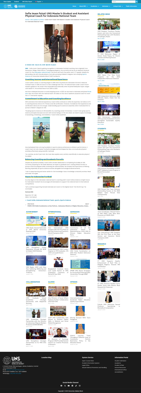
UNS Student (52, 65)
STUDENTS (102, 129)
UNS (26, 68)
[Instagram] (79, 385)
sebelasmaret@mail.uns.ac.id (15, 370)
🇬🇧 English (38, 1)
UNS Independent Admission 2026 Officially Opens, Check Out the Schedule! (109, 97)
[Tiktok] (76, 385)
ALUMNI (51, 282)
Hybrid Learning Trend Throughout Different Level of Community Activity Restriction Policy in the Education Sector (80, 339)
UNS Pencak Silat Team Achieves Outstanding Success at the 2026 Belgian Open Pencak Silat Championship (109, 191)
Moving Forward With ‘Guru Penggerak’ (80, 318)
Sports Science (65, 200)
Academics (94, 6)
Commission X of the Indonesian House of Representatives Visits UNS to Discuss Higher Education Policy (80, 231)
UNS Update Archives (37, 20)
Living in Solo (117, 6)
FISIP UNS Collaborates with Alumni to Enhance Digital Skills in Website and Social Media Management (58, 320)
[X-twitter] (65, 385)
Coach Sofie (31, 200)
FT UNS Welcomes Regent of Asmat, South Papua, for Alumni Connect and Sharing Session (109, 55)
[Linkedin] (72, 385)
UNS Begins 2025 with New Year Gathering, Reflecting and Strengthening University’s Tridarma (36, 269)
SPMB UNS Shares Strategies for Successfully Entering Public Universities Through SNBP (80, 272)
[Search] (136, 1)
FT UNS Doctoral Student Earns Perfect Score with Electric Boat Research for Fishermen (109, 285)
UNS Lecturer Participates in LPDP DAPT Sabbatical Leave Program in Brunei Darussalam (109, 170)
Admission (105, 6)
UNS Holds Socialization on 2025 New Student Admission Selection (80, 252)
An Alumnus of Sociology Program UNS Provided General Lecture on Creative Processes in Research (58, 341)
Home (74, 6)
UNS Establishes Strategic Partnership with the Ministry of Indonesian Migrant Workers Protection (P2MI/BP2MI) (36, 322)
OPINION (73, 282)
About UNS (82, 6)
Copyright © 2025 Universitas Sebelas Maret (70, 391)
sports (57, 200)
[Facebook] (61, 385)
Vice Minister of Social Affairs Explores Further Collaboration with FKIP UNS (58, 299)
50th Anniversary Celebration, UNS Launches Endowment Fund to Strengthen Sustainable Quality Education (109, 119)
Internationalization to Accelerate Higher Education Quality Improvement (80, 299)
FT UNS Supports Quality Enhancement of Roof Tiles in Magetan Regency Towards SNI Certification (109, 263)
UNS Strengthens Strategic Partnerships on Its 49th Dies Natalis (36, 342)
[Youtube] (68, 385)
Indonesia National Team (45, 200)
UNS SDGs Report (27, 1)
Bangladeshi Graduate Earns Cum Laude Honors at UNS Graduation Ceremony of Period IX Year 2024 (58, 271)
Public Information (131, 6)
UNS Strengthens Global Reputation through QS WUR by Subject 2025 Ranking (36, 249)
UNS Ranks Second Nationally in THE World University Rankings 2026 (36, 229)
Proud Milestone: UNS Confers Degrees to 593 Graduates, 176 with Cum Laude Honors (58, 251)
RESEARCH (102, 244)
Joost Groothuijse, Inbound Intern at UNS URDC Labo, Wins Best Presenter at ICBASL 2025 (109, 213)
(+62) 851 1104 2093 (15, 373)
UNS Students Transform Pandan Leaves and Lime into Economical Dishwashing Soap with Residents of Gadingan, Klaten (109, 33)
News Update (7, 1)
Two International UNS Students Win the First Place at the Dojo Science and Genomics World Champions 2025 (58, 230)
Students (16, 1)
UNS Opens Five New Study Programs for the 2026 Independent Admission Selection (109, 76)
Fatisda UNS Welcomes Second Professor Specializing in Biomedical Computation (109, 306)
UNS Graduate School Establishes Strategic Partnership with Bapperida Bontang (36, 300)
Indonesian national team (42, 72)
